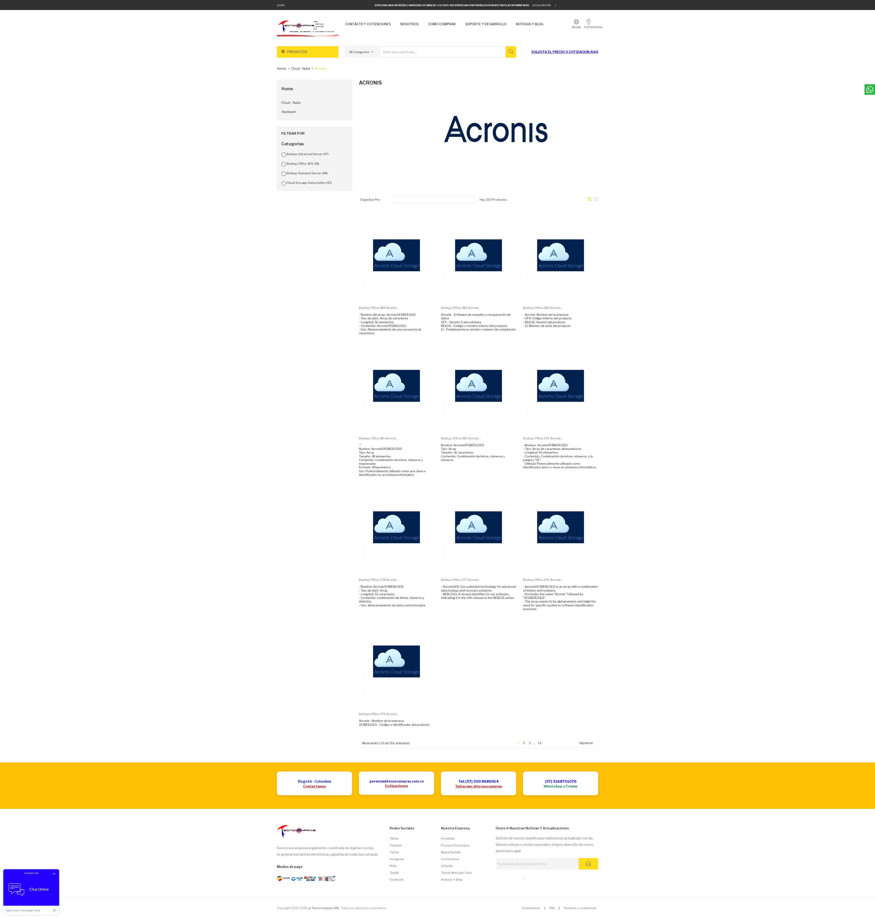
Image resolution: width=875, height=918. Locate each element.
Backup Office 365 (303, 163)
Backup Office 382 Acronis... (543, 307)
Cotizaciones (396, 786)
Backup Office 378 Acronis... (379, 579)
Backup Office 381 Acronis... (378, 438)
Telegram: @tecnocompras (478, 786)
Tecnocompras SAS (325, 908)
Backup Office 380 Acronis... (461, 438)
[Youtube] (590, 5)
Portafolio (448, 838)
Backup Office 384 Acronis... (379, 307)
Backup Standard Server (307, 173)
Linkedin (447, 866)
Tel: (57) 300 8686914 (478, 781)
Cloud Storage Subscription (309, 183)
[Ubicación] (514, 877)
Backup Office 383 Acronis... (461, 307)
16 (540, 743)
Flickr (393, 866)
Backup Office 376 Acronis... (543, 579)
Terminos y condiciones (580, 908)
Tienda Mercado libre (456, 872)
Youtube (396, 845)
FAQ (552, 908)
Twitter (394, 852)
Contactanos (314, 786)
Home (287, 88)
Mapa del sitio (451, 852)
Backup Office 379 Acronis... (543, 438)
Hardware (288, 112)
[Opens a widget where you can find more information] (31, 891)
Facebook (396, 879)
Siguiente (588, 743)
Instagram (397, 859)
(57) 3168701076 (560, 781)
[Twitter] (561, 5)
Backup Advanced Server (308, 154)
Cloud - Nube (291, 103)
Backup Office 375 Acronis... (379, 713)
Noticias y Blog (451, 879)
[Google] (568, 5)
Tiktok (394, 838)
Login (281, 5)
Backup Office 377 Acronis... (460, 579)
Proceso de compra (455, 845)
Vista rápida (401, 295)
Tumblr (394, 872)
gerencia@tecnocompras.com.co (396, 781)
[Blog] (505, 877)
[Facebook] (583, 5)
